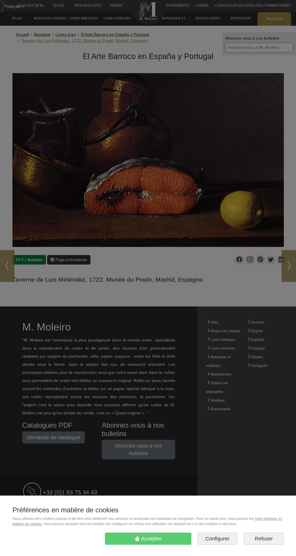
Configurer (217, 539)
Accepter (151, 539)
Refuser (264, 539)
